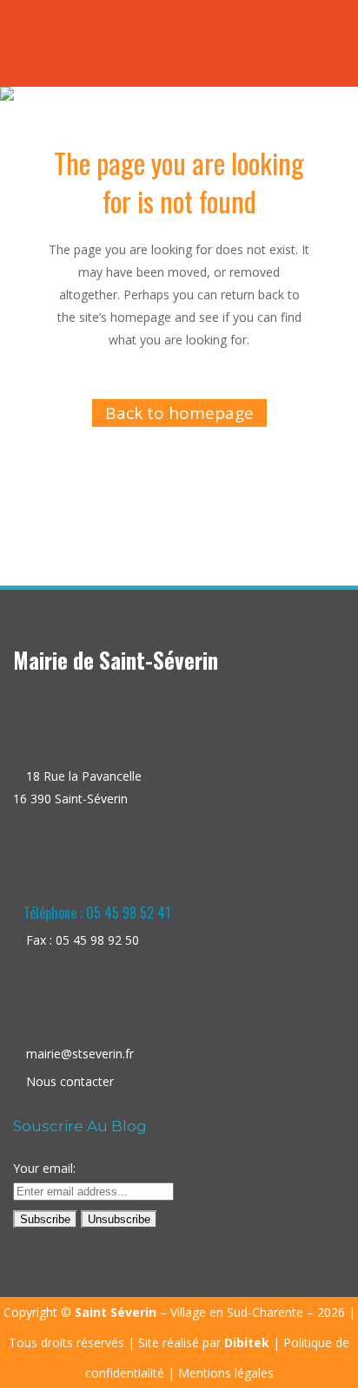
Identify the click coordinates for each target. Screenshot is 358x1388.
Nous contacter (70, 1081)
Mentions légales (226, 1373)
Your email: (44, 1168)
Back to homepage (179, 413)
